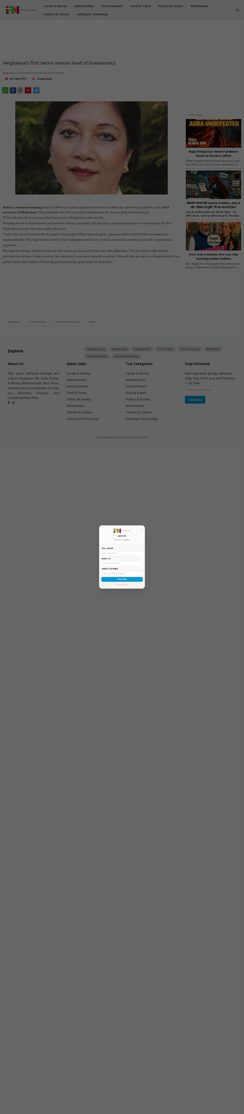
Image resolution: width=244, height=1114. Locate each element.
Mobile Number (110, 569)
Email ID (106, 559)
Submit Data (122, 579)
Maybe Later (122, 585)
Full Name (107, 548)
